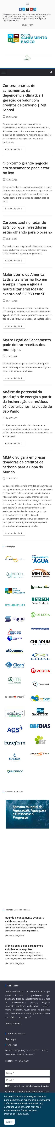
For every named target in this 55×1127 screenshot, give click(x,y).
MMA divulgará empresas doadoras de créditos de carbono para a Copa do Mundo (24, 464)
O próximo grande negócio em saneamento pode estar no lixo (26, 168)
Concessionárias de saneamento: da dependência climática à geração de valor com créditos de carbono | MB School (24, 97)
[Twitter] (23, 9)
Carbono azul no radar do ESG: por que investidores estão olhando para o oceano (27, 227)
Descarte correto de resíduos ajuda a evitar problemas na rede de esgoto (24, 15)
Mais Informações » (14, 935)
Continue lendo (15, 148)
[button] (27, 3)
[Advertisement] (27, 872)
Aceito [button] (9, 1122)
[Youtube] (31, 9)
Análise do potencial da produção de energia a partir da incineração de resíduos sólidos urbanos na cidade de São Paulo (27, 401)
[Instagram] (27, 9)
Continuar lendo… (13, 1023)
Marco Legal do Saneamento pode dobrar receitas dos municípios (27, 344)
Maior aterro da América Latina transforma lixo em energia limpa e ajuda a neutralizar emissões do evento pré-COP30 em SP (25, 284)
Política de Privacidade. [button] (16, 1114)
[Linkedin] (34, 9)
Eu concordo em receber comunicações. (28, 1086)
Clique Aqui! (10, 1039)
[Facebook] (20, 9)
